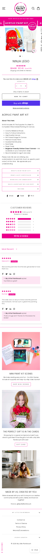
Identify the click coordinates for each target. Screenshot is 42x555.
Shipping (13, 70)
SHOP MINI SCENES (21, 384)
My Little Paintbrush (21, 512)
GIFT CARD (21, 444)
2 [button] (22, 56)
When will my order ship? (21, 179)
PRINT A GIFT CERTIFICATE (21, 175)
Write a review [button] (21, 236)
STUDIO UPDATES (21, 537)
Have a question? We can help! (21, 184)
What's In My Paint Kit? (21, 170)
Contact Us (21, 520)
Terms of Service (21, 523)
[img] (6, 258)
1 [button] (20, 56)
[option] (21, 19)
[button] (21, 66)
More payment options (21, 108)
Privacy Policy (21, 527)
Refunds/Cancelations (21, 530)
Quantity (21, 81)
